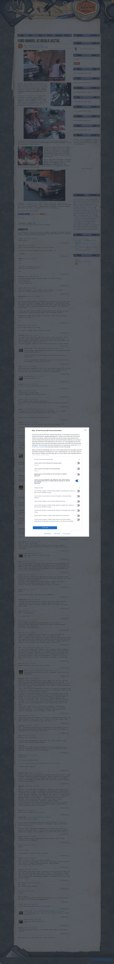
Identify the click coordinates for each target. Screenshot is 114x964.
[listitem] (57, 459)
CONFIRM (45, 527)
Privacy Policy (66, 533)
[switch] (78, 463)
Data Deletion (47, 533)
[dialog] (57, 482)
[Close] (85, 430)
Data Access (57, 533)
